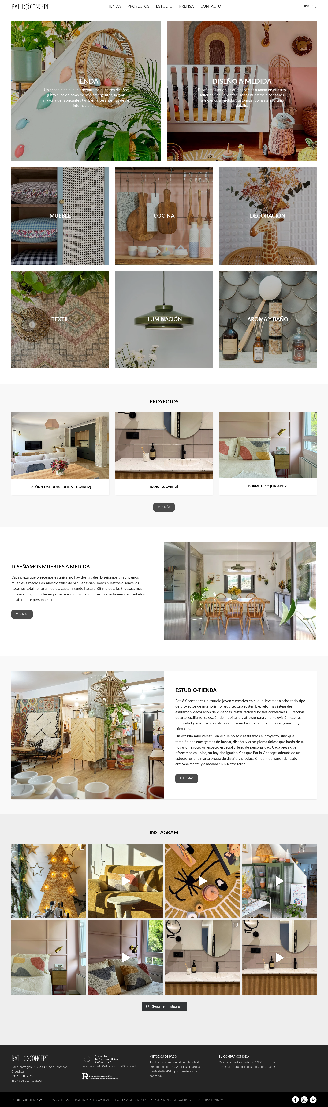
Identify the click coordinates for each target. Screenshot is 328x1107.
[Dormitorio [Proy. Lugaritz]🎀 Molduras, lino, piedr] (125, 957)
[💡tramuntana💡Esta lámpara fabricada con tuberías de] (125, 881)
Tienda (114, 6)
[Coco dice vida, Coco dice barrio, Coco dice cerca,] (279, 881)
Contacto (210, 6)
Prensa (186, 6)
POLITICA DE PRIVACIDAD (92, 1099)
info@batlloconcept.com (27, 1080)
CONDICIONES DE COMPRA (171, 1099)
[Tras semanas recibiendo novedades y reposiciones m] (48, 881)
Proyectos (138, 6)
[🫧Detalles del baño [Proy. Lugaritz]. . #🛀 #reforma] (279, 957)
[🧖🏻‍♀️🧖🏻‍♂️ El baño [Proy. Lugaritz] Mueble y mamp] (202, 957)
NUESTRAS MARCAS (209, 1099)
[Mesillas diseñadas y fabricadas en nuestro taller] (48, 957)
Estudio (164, 6)
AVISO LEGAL (61, 1099)
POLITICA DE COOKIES (131, 1099)
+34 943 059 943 (22, 1076)
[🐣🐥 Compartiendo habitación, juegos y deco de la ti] (202, 881)
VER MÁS (164, 506)
